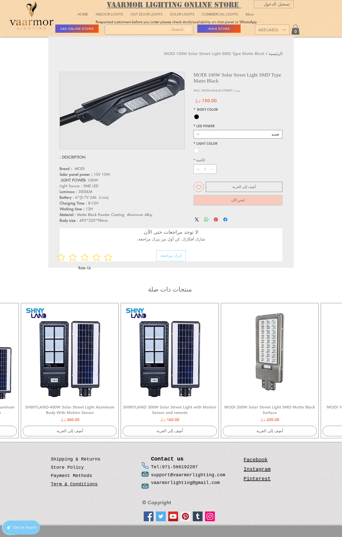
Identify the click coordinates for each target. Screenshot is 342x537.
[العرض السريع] (269, 351)
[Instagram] (210, 516)
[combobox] (238, 134)
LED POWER (204, 126)
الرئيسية (275, 53)
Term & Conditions (74, 484)
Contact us (169, 459)
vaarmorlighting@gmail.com (185, 482)
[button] (272, 29)
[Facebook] (148, 516)
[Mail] (145, 474)
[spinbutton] (205, 169)
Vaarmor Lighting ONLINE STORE (174, 4)
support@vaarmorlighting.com (188, 475)
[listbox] (272, 29)
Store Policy (67, 467)
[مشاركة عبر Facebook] (225, 219)
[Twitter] (161, 516)
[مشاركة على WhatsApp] (206, 219)
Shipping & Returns (75, 459)
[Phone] (145, 466)
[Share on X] (197, 219)
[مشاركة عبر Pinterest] (216, 219)
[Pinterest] (185, 516)
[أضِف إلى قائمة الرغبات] (199, 187)
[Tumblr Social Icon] (198, 516)
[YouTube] (173, 516)
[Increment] (197, 169)
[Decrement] (213, 169)
